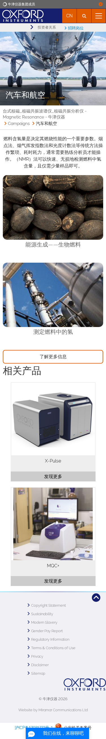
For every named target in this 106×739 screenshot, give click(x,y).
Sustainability (42, 614)
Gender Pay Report (47, 631)
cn (69, 15)
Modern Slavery (44, 622)
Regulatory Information (50, 639)
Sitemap (38, 673)
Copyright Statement (48, 605)
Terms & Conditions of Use (53, 648)
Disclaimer (40, 665)
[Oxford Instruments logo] (22, 15)
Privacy (37, 656)
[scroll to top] (96, 597)
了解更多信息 (53, 356)
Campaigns (19, 123)
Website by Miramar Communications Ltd (53, 710)
